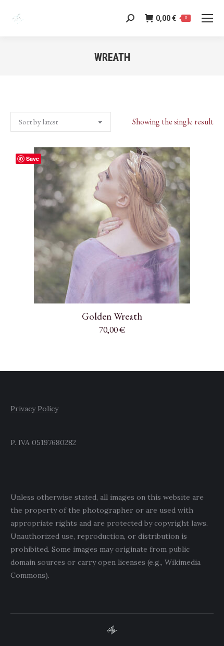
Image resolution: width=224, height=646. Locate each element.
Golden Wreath (112, 316)
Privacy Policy (34, 408)
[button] (200, 290)
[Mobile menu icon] (207, 18)
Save (32, 158)
